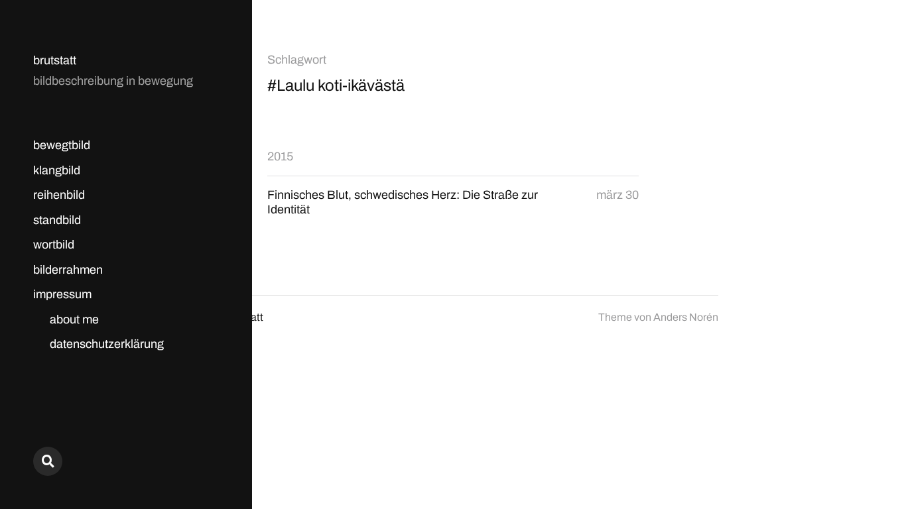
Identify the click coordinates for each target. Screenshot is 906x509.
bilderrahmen (68, 269)
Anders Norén (685, 317)
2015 (280, 156)
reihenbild (59, 194)
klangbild (56, 170)
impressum (62, 294)
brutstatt (54, 60)
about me (74, 319)
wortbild (53, 244)
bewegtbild (61, 145)
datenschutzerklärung (107, 344)
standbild (57, 220)
